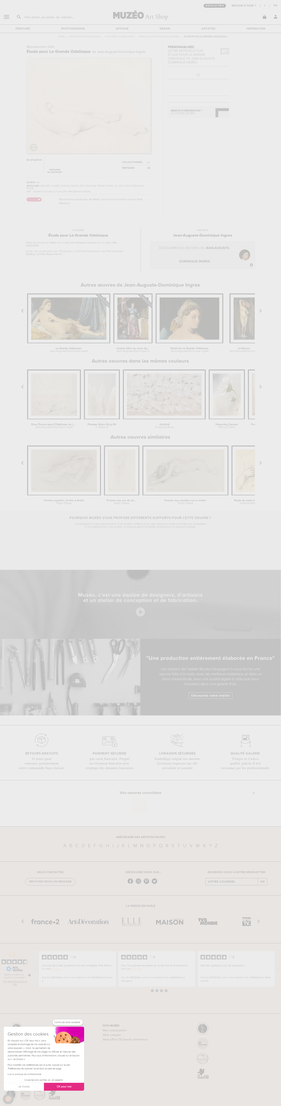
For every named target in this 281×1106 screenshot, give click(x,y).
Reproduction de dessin (84, 36)
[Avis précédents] (35, 969)
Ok (262, 881)
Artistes (208, 29)
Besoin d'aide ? (244, 6)
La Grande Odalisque (69, 349)
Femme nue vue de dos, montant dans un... (122, 502)
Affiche (122, 29)
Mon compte (112, 1034)
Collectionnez (132, 162)
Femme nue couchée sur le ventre (185, 502)
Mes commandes (115, 1030)
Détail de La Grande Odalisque (190, 349)
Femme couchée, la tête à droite (64, 502)
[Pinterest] (147, 883)
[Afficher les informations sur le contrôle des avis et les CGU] (29, 975)
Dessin (165, 29)
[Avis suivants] (278, 969)
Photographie (73, 29)
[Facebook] (131, 883)
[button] (8, 1099)
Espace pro (214, 6)
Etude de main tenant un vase (249, 502)
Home (61, 36)
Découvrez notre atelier (210, 695)
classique (80, 242)
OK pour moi (64, 1086)
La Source (244, 349)
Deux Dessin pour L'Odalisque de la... (54, 425)
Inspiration (256, 29)
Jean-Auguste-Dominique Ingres (158, 36)
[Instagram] (139, 883)
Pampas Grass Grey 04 (102, 425)
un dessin (51, 242)
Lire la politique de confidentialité (24, 1074)
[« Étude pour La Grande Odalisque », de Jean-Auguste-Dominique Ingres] (139, 805)
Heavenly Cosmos (227, 425)
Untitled (164, 425)
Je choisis (24, 1086)
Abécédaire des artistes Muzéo (140, 837)
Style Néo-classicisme (119, 36)
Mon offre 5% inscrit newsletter (125, 1039)
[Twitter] (155, 883)
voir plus (56, 969)
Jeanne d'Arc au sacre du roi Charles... (133, 349)
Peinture (22, 29)
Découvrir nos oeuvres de (194, 255)
